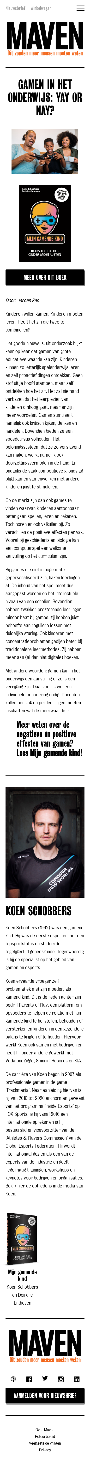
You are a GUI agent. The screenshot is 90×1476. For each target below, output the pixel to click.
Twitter (45, 1378)
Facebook (29, 1379)
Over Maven (45, 1430)
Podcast (13, 1379)
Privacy (45, 1450)
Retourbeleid (45, 1437)
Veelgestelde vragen (45, 1443)
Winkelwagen (41, 8)
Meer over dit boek (45, 278)
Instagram (60, 1379)
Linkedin (76, 1379)
